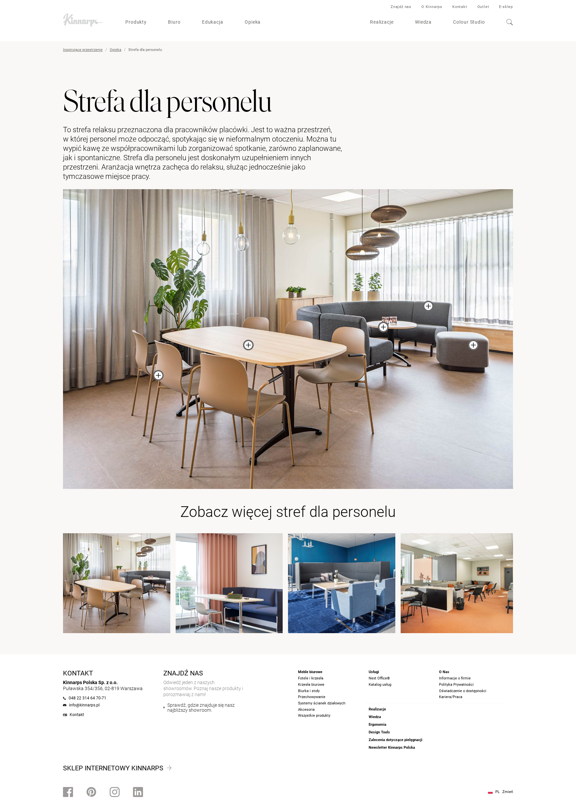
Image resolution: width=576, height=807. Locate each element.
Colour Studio (469, 22)
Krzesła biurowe (311, 684)
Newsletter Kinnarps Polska (392, 747)
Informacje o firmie (455, 678)
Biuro (174, 22)
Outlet (483, 7)
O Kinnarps (431, 7)
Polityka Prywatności (456, 684)
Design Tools (379, 732)
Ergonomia (377, 724)
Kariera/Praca (450, 697)
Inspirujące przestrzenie (83, 50)
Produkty (136, 22)
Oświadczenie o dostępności (462, 691)
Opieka (253, 22)
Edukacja (212, 22)
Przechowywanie (311, 697)
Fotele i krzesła (310, 678)
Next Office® (379, 678)
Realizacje (382, 22)
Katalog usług (380, 684)
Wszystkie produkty (314, 715)
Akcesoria (306, 709)
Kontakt (459, 7)
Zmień (507, 792)
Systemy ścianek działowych (321, 703)
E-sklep (506, 7)
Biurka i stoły (309, 691)
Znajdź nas (401, 7)
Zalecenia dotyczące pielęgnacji (395, 740)
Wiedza (423, 22)
